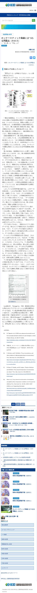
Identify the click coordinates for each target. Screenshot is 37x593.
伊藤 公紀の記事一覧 (11, 516)
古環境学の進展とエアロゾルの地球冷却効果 (16, 457)
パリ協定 (4, 534)
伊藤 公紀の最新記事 (7, 470)
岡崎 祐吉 (12, 431)
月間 (18, 404)
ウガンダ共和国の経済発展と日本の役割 (21, 429)
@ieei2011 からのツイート (9, 573)
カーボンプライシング (8, 529)
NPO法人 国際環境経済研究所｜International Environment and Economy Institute (18, 5)
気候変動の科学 (7, 34)
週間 (13, 404)
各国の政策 (5, 539)
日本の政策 (5, 558)
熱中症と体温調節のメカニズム (19, 436)
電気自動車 (5, 525)
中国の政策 (5, 563)
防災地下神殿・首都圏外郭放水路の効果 (21, 410)
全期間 (23, 404)
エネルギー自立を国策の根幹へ (18, 417)
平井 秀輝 (12, 412)
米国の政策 (5, 553)
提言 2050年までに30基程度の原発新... (20, 423)
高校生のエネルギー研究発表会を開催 (18, 15)
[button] (32, 10)
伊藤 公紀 (32, 49)
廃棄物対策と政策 (7, 544)
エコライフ (5, 568)
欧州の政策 (5, 549)
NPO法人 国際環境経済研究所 (10, 578)
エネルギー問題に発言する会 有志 (18, 425)
